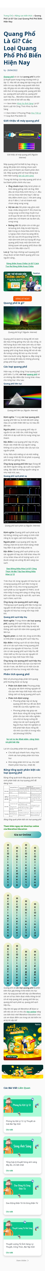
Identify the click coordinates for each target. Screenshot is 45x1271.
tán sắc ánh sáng (26, 175)
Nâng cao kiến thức (24, 15)
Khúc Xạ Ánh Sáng (25, 103)
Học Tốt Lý (36, 113)
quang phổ (32, 374)
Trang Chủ (8, 15)
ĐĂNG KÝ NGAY (23, 298)
